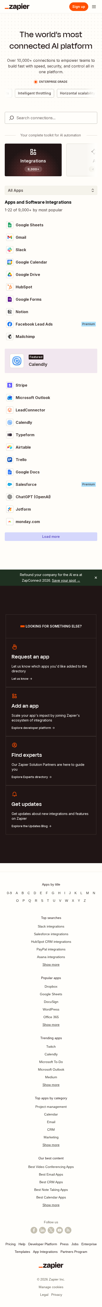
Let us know (20, 678)
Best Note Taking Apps (51, 1190)
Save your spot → (66, 580)
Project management (51, 1107)
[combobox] (51, 118)
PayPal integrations (51, 949)
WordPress (51, 1009)
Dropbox (51, 986)
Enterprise (89, 1244)
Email (51, 1122)
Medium (51, 1077)
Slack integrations (51, 926)
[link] (33, 160)
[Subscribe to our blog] (68, 1230)
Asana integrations (51, 957)
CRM (51, 1129)
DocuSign (51, 1002)
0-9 (9, 893)
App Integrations (45, 1252)
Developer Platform (42, 1244)
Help (22, 1244)
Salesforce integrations (51, 934)
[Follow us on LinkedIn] (42, 1230)
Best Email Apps (51, 1174)
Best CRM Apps (51, 1182)
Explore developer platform (31, 728)
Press (64, 1244)
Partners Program (73, 1252)
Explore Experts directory (30, 777)
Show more (51, 964)
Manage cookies (51, 1287)
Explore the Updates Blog (30, 826)
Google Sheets (51, 994)
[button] (51, 536)
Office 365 (51, 1017)
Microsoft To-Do (51, 1062)
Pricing (10, 1244)
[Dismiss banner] (96, 577)
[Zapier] (17, 6)
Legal (44, 1295)
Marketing (51, 1137)
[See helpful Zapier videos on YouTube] (59, 1230)
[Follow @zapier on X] (51, 1230)
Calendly (51, 1054)
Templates (22, 1252)
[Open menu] (94, 6)
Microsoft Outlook (51, 1069)
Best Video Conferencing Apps (51, 1167)
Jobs (75, 1244)
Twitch (51, 1046)
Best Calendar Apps (51, 1197)
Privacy (56, 1295)
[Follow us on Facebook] (34, 1230)
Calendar (51, 1114)
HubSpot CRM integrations (51, 942)
